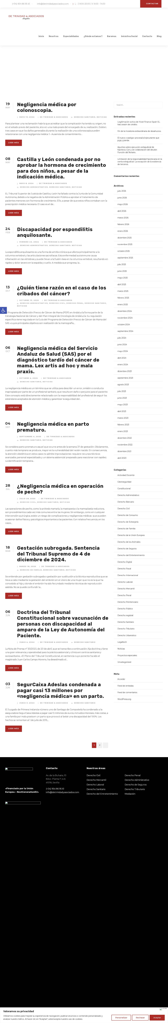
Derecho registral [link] (125, 615)
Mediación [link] (130, 794)
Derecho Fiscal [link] (124, 568)
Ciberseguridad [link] (124, 482)
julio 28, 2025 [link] (27, 499)
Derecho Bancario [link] (125, 502)
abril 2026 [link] (121, 211)
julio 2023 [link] (121, 391)
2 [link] (99, 745)
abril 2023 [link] (121, 411)
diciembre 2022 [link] (124, 438)
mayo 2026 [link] (122, 204)
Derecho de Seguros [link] (126, 548)
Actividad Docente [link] (126, 475)
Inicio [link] (41, 36)
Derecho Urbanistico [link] (126, 635)
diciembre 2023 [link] (124, 371)
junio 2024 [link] (122, 344)
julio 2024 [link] (121, 338)
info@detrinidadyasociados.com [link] (53, 3)
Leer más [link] (13, 143)
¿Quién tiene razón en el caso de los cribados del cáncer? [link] (61, 290)
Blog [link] (159, 36)
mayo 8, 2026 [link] (26, 183)
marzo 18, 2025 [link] (27, 566)
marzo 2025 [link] (122, 291)
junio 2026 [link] (122, 197)
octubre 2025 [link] (123, 251)
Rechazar (140, 1017)
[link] (3, 310)
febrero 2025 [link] (123, 298)
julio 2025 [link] (121, 264)
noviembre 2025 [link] (124, 244)
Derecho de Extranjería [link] (127, 522)
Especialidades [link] (71, 36)
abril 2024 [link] (121, 358)
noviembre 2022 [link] (124, 444)
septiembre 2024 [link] (125, 331)
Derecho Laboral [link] (125, 582)
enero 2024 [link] (122, 364)
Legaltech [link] (122, 642)
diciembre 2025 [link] (124, 238)
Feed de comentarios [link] (127, 692)
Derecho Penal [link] (74, 303)
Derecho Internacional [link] (127, 575)
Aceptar (157, 1017)
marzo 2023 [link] (122, 418)
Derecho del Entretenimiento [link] (131, 555)
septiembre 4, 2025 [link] (30, 436)
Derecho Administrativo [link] (34, 187)
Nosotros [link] (54, 36)
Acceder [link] (121, 679)
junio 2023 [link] (122, 398)
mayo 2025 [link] (122, 278)
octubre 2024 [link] (123, 324)
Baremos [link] (111, 36)
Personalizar (121, 1017)
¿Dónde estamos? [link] (93, 36)
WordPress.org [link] (124, 699)
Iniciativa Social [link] (129, 36)
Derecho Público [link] (125, 609)
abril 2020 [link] (121, 458)
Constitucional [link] (123, 488)
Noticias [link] (102, 117)
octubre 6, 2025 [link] (28, 378)
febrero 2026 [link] (123, 224)
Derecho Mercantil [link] (126, 588)
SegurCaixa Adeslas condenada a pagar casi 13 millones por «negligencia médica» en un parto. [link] (60, 690)
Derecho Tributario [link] (126, 629)
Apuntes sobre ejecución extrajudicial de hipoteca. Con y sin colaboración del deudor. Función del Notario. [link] (137, 150)
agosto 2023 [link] (123, 384)
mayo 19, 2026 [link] (27, 117)
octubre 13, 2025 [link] (29, 300)
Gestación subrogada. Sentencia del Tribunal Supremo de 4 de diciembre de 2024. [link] (58, 553)
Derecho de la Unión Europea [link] (131, 535)
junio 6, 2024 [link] (27, 642)
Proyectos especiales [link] (127, 655)
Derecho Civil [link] (57, 303)
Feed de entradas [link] (125, 686)
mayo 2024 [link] (122, 351)
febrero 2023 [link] (123, 424)
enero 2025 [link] (122, 304)
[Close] (163, 1009)
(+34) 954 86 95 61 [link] (21, 3)
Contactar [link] (152, 4)
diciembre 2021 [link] (124, 451)
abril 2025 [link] (121, 284)
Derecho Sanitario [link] (84, 117)
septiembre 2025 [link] (125, 258)
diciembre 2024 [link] (124, 311)
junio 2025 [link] (122, 271)
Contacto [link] (147, 36)
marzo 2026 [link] (122, 218)
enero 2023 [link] (122, 431)
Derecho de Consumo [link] (127, 515)
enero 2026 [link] (122, 231)
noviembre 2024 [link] (125, 318)
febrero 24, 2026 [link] (29, 242)
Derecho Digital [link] (124, 562)
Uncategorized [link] (124, 662)
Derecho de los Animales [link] (128, 542)
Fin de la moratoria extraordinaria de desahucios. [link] (139, 131)
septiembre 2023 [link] (125, 378)
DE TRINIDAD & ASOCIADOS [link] (54, 117)
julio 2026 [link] (121, 191)
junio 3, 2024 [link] (27, 703)
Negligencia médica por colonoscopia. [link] (46, 107)
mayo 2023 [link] (122, 404)
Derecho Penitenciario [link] (127, 602)
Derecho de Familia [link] (31, 570)
